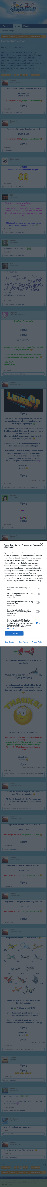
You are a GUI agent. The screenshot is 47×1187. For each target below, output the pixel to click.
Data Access (23, 642)
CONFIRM (14, 633)
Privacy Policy (37, 642)
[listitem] (23, 588)
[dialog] (23, 594)
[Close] (42, 545)
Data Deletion (10, 642)
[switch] (38, 594)
